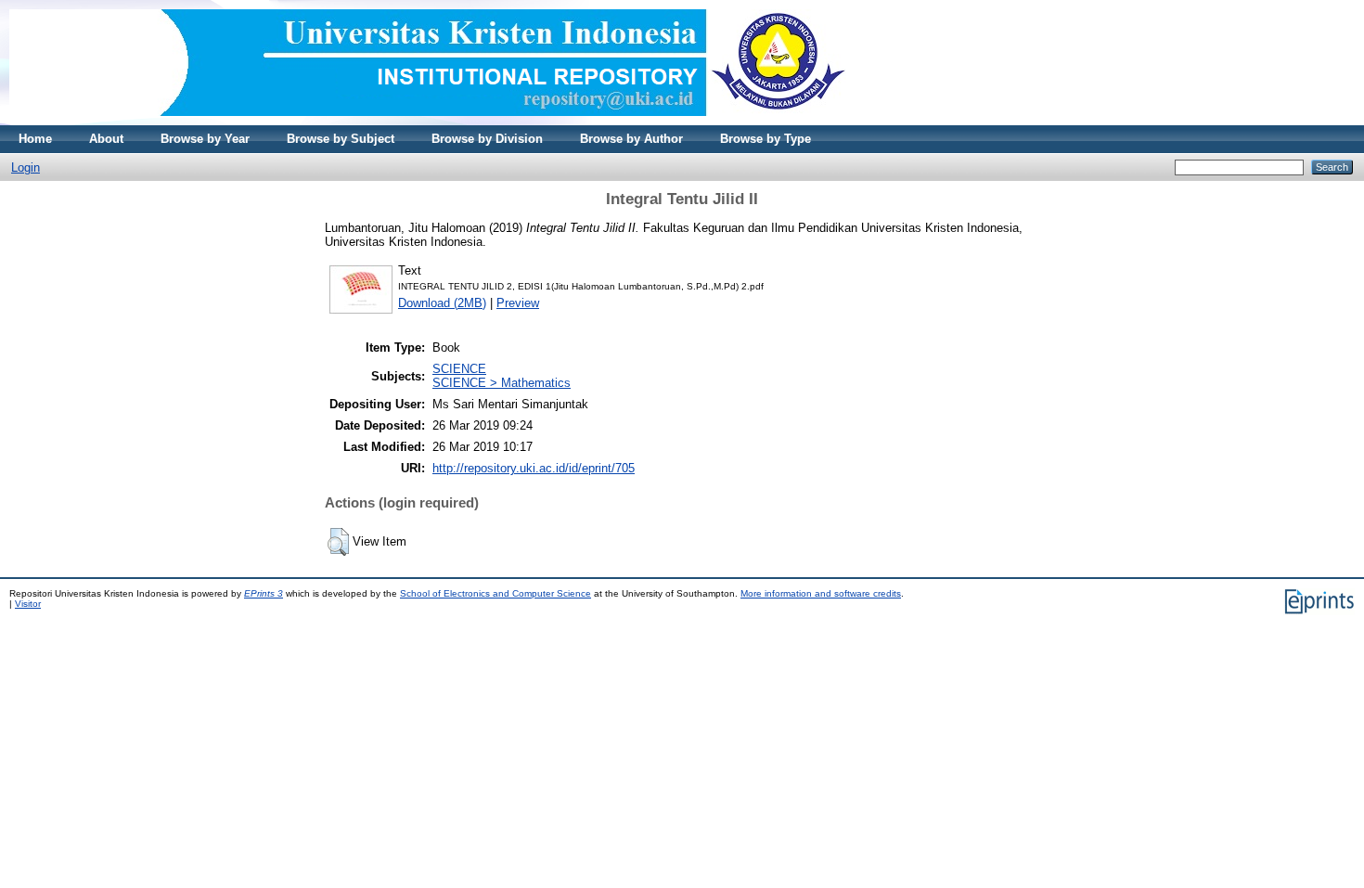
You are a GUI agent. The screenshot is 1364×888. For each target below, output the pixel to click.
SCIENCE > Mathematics (501, 383)
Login (25, 167)
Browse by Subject (340, 139)
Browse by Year (205, 139)
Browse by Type (765, 139)
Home (35, 139)
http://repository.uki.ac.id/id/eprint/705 (533, 468)
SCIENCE (459, 369)
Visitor (28, 603)
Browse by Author (631, 139)
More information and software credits (820, 593)
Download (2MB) (442, 303)
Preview (517, 303)
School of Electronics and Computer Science (495, 593)
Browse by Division (487, 139)
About (106, 139)
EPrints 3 (263, 593)
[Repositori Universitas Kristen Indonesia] (428, 121)
